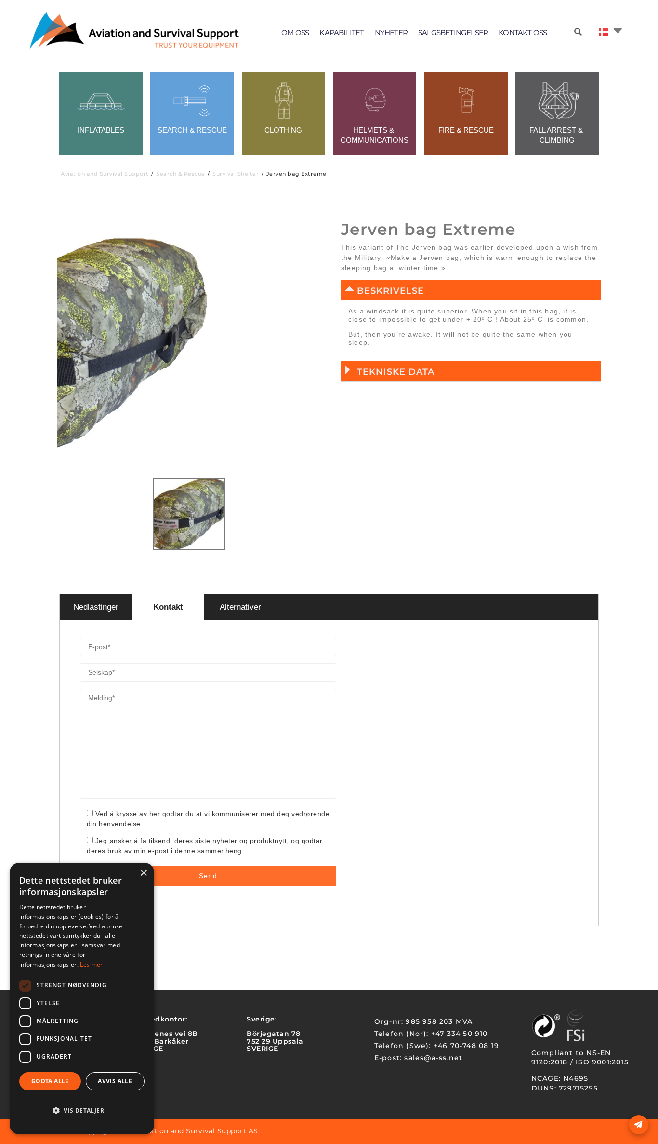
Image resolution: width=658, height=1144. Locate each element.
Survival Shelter (235, 173)
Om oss (295, 32)
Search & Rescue (180, 173)
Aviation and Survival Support (105, 173)
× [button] (143, 873)
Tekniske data (395, 372)
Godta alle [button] (50, 1081)
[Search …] (578, 32)
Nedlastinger (95, 607)
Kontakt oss (523, 32)
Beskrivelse (390, 291)
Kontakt (168, 607)
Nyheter (391, 32)
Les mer (91, 964)
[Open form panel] (638, 1124)
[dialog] (82, 998)
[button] (471, 290)
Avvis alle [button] (115, 1081)
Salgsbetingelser (453, 32)
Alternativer (240, 607)
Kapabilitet (341, 32)
